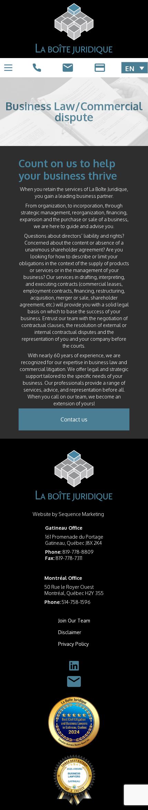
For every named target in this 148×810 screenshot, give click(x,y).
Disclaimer (69, 632)
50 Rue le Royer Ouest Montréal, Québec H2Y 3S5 (74, 590)
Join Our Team (74, 620)
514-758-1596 (76, 602)
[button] (134, 68)
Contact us (74, 419)
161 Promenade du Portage (74, 537)
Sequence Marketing (81, 514)
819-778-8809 (78, 552)
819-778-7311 (68, 558)
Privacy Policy (73, 644)
